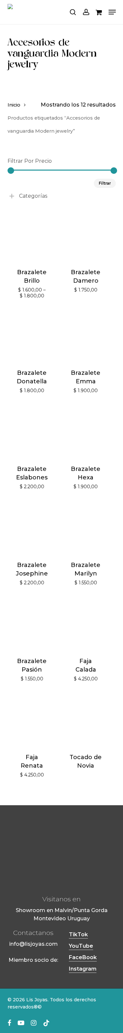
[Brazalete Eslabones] (32, 432)
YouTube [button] (81, 946)
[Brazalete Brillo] (32, 235)
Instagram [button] (82, 969)
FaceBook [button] (83, 957)
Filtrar (105, 183)
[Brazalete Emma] (85, 336)
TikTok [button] (78, 934)
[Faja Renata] (32, 720)
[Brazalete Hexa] (85, 432)
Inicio (14, 105)
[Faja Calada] (85, 624)
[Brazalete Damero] (85, 235)
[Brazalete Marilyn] (85, 528)
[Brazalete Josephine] (32, 528)
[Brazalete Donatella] (32, 336)
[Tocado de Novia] (85, 720)
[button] (112, 12)
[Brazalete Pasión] (32, 624)
